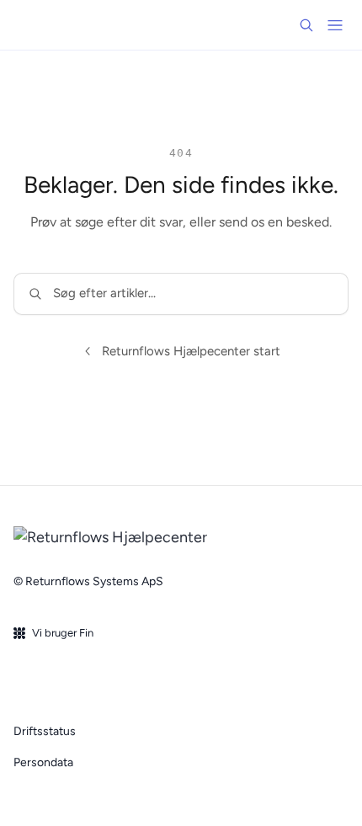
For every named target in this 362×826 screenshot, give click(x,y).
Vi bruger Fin (62, 632)
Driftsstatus (44, 731)
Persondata (43, 762)
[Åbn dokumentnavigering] (335, 25)
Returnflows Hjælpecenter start (191, 351)
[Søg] (306, 25)
